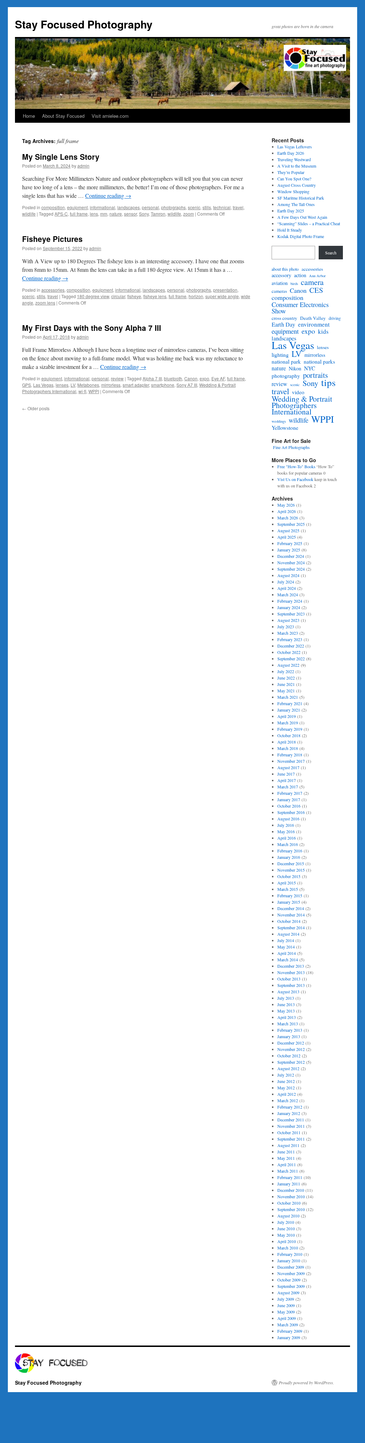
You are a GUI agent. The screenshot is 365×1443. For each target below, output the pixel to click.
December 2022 (290, 646)
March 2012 (287, 1100)
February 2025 (289, 543)
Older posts (36, 408)
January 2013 (288, 1036)
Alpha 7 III (152, 378)
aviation (280, 283)
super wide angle (222, 296)
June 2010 (286, 1228)
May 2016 (286, 831)
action (300, 275)
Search (330, 252)
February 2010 (289, 1254)
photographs (173, 207)
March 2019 (287, 722)
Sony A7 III (186, 385)
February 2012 (289, 1107)
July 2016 (285, 825)
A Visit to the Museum (296, 166)
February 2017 (289, 793)
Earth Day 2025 (290, 210)
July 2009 (285, 1299)
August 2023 (288, 620)
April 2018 (286, 742)
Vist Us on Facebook (295, 479)
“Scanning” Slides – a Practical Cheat (308, 223)
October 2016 (288, 806)
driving (335, 318)
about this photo (285, 269)
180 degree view (93, 296)
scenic (194, 207)
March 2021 (287, 697)
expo (204, 378)
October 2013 (288, 979)
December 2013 (290, 966)
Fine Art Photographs (291, 447)
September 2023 (291, 614)
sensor (130, 214)
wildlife (29, 214)
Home (29, 115)
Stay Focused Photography (84, 24)
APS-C (61, 214)
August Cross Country (296, 185)
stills (206, 207)
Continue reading (108, 195)
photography (286, 375)
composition (53, 207)
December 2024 (290, 556)
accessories (53, 290)
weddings (279, 421)
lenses (62, 385)
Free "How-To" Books (296, 466)
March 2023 (287, 633)
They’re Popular (290, 172)
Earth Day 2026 (290, 153)
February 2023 (289, 639)
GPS (26, 385)
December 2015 (290, 863)
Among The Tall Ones (296, 204)
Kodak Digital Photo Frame (300, 236)
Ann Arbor (317, 275)
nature (115, 214)
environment (314, 324)
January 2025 (288, 550)
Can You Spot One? (294, 178)
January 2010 (288, 1260)
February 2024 (289, 601)
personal (150, 207)
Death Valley (313, 318)
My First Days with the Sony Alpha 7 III (91, 327)
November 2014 (291, 915)
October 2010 (288, 1203)
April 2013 (286, 1017)
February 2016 (289, 850)
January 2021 (288, 710)
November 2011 (291, 1126)
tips (328, 382)
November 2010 (291, 1196)
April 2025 (286, 537)
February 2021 (289, 703)
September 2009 (291, 1286)
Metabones (88, 385)
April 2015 (286, 883)
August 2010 (288, 1216)
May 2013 (286, 1011)
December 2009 (290, 1267)
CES (316, 290)
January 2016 (288, 857)
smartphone (162, 385)
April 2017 (286, 780)
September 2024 (291, 569)
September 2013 (291, 985)
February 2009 (289, 1331)
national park (286, 361)
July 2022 (285, 671)
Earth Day (283, 324)
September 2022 (291, 658)
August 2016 (288, 818)
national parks (319, 361)
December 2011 (290, 1119)
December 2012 (290, 1043)
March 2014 (287, 959)
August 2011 (288, 1145)
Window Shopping (293, 191)
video (298, 392)
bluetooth (173, 378)
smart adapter (136, 385)
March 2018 (287, 748)
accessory (281, 275)
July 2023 (285, 626)
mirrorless (110, 385)
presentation (225, 290)
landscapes (128, 207)
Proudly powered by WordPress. (306, 1382)
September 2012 (291, 1062)
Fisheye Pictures (52, 238)
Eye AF (218, 378)
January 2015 (288, 902)
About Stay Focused (63, 115)
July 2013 (285, 998)
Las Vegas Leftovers (294, 146)
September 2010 (291, 1209)
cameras (279, 291)
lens (94, 214)
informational (102, 207)
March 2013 (287, 1023)
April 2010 (286, 1241)
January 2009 (288, 1337)
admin (83, 166)
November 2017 (291, 761)
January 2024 (288, 607)
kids (323, 331)
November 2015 (291, 870)
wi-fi (82, 391)
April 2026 (286, 511)
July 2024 (285, 582)
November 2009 (291, 1273)
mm (103, 214)
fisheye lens (154, 296)
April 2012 (286, 1094)
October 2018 (288, 735)
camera (312, 282)
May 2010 (286, 1235)
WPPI (93, 391)
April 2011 (286, 1164)
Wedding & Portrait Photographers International (302, 405)
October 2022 (288, 652)
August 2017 (288, 767)
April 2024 (286, 588)
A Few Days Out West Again (302, 217)
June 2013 (286, 1004)
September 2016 (291, 812)
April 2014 (286, 953)
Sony (144, 214)
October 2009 (288, 1280)
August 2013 (288, 991)
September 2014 (291, 927)
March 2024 (287, 594)
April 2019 (286, 716)
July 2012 (285, 1075)
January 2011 (288, 1183)
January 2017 (288, 799)
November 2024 (291, 562)
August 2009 (288, 1292)
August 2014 (288, 934)
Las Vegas (43, 385)
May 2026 (286, 505)
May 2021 (286, 690)
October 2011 (288, 1132)
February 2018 (289, 754)
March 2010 (287, 1248)
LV (73, 385)
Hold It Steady (289, 230)
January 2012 (288, 1113)
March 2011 (287, 1171)
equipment (77, 207)
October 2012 (288, 1055)
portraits (315, 375)
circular (118, 296)
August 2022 (288, 665)
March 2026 (287, 517)
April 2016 (286, 838)
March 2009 (287, 1324)
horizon (196, 296)
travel (238, 207)
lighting (280, 355)
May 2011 (286, 1158)
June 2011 (286, 1151)
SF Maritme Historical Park (300, 198)
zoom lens (45, 303)
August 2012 (288, 1068)
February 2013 (289, 1030)
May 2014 (286, 947)
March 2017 (287, 786)
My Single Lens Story (60, 156)
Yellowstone (285, 427)
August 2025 (288, 530)
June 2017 (286, 774)
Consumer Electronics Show (300, 307)
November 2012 (291, 1049)
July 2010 (285, 1222)
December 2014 (290, 908)
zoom (188, 214)
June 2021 (286, 684)
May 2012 (286, 1087)
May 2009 (286, 1312)
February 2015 (289, 895)
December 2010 (290, 1190)
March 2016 (287, 844)
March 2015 (287, 889)
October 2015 (288, 876)
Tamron (158, 214)
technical (222, 207)
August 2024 (288, 575)
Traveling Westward (294, 159)
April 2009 (286, 1318)
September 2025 (291, 524)
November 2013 (291, 972)
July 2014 (285, 940)
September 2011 (291, 1139)
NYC (309, 368)
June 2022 (286, 678)
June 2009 (286, 1305)
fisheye (134, 296)
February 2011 (289, 1177)
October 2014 (288, 921)
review (117, 378)
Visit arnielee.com (110, 115)
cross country (284, 318)
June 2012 (286, 1081)
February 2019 (289, 729)
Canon (190, 378)
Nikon (295, 368)
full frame (79, 214)
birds (294, 283)
